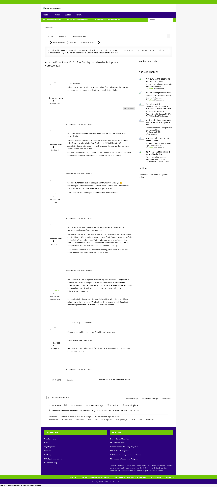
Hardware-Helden (56, 98)
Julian (56, 194)
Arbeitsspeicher (50, 439)
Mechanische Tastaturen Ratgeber (124, 459)
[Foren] (47, 42)
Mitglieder (63, 36)
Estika (75, 411)
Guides (68, 15)
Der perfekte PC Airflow (119, 439)
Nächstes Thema (123, 379)
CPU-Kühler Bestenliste (52, 20)
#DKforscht (153, 116)
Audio (46, 443)
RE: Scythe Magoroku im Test (158, 92)
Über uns (73, 477)
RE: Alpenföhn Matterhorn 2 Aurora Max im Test (158, 153)
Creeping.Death (56, 144)
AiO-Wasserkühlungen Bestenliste (107, 20)
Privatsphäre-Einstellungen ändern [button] (96, 477)
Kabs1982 (56, 343)
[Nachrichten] (56, 101)
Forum (79, 15)
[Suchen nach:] (160, 19)
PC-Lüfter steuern (117, 443)
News (57, 15)
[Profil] (53, 101)
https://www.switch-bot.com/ (79, 340)
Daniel (56, 290)
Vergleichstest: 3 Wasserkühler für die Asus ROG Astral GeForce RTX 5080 (158, 106)
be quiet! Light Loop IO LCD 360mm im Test (157, 139)
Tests (45, 15)
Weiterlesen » (129, 109)
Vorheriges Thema (106, 379)
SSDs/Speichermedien (53, 459)
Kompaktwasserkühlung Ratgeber (124, 447)
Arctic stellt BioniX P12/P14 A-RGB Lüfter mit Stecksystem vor (158, 122)
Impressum (170, 477)
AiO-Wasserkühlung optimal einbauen (125, 455)
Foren (50, 36)
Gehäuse (47, 451)
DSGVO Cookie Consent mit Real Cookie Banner (20, 485)
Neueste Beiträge (79, 36)
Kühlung (47, 455)
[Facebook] (174, 2)
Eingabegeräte (50, 447)
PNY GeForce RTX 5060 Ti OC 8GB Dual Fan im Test (158, 80)
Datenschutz (156, 477)
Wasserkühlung (50, 463)
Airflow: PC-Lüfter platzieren (77, 20)
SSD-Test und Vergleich (119, 451)
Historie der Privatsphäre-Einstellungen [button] (130, 477)
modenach (152, 161)
